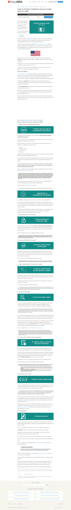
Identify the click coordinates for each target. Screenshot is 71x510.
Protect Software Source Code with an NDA (26, 120)
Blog (46, 1)
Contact (42, 1)
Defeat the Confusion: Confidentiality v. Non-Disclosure (50, 498)
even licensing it (20, 24)
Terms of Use (61, 507)
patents (34, 65)
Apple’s (31, 38)
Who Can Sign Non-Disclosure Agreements (21, 498)
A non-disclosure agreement (23, 73)
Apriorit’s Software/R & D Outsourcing (35, 327)
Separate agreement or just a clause (21, 495)
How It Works (34, 1)
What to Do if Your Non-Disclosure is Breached (49, 495)
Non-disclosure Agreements (28, 474)
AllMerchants (30, 185)
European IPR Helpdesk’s (41, 442)
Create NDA (60, 1)
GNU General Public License (41, 44)
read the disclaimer (24, 507)
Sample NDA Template (53, 1)
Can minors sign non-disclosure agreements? (21, 492)
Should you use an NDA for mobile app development (49, 492)
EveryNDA (15, 2)
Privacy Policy (56, 507)
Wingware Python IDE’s (26, 170)
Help (39, 1)
